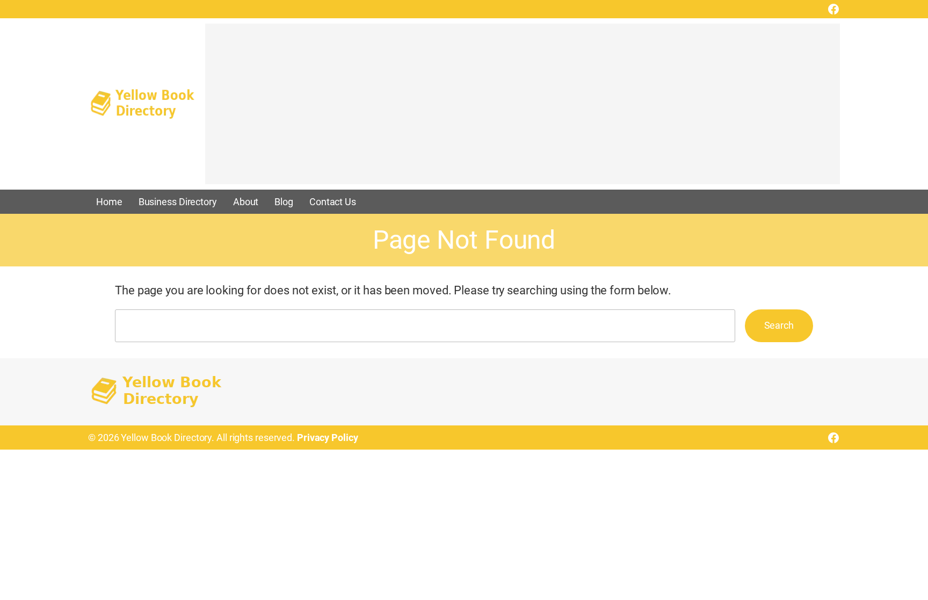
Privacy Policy (327, 437)
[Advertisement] (522, 109)
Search (779, 325)
